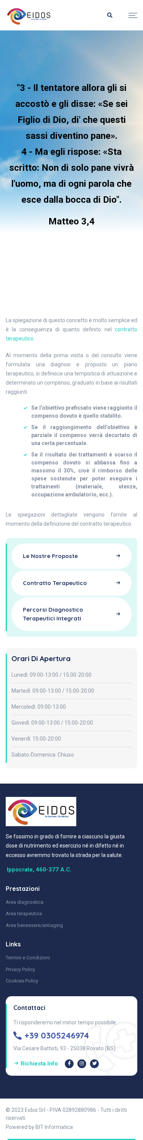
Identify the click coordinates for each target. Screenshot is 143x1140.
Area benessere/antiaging (34, 925)
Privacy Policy (20, 969)
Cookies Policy (22, 981)
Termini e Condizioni (28, 957)
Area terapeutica (24, 913)
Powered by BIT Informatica (39, 1127)
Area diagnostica (24, 902)
